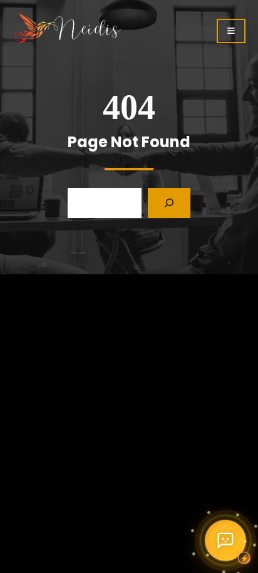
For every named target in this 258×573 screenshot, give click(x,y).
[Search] (169, 203)
